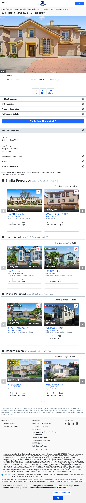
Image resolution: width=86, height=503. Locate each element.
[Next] (82, 211)
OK (58, 498)
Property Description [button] (10, 109)
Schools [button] (5, 161)
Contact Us (46, 424)
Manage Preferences (62, 493)
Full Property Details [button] (10, 114)
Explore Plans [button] (39, 476)
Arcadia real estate (43, 412)
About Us (35, 426)
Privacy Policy (37, 429)
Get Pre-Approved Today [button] (12, 156)
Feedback (36, 423)
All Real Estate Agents (9, 426)
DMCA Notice (37, 443)
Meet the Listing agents (12, 130)
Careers (45, 426)
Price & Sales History (10, 166)
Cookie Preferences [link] (39, 449)
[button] (79, 3)
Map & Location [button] (10, 99)
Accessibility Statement (41, 440)
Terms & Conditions (39, 437)
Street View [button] (9, 104)
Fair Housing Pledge (39, 446)
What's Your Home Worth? (43, 121)
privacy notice (62, 486)
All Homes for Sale (8, 424)
